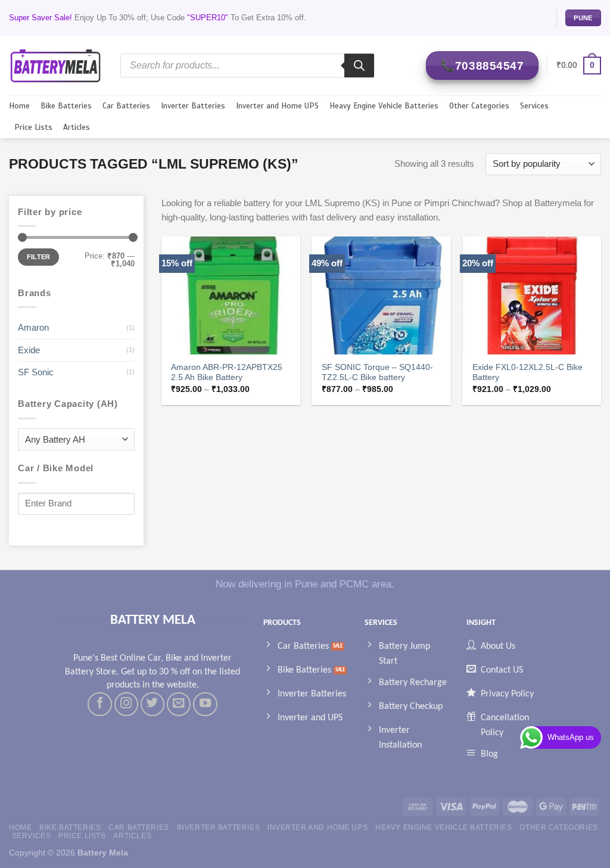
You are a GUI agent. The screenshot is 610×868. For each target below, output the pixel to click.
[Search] (359, 65)
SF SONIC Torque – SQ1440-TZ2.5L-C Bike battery (377, 372)
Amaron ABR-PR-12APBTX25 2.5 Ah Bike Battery (226, 372)
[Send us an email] (179, 704)
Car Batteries (126, 106)
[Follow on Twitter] (152, 704)
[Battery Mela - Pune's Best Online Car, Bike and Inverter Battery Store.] (55, 65)
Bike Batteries (66, 106)
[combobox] (76, 439)
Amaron (33, 327)
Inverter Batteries (193, 106)
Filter (39, 256)
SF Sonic (36, 372)
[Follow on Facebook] (99, 704)
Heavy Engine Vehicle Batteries (383, 106)
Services (534, 106)
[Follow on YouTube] (205, 704)
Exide (29, 350)
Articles (76, 127)
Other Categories (479, 106)
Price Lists (33, 127)
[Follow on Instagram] (126, 704)
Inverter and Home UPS (277, 106)
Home (19, 106)
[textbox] (73, 440)
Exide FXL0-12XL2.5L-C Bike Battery (527, 372)
